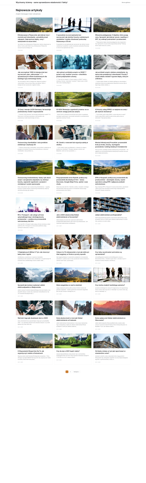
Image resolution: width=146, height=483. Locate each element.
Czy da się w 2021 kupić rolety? (68, 351)
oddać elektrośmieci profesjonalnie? (108, 215)
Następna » (76, 371)
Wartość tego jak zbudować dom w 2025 (33, 318)
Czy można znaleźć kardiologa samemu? (110, 285)
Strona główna (126, 2)
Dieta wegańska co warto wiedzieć (69, 285)
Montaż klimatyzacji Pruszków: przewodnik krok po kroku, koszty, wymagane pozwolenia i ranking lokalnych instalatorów (111, 145)
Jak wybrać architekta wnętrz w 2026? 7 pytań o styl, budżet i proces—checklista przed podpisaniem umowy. (71, 74)
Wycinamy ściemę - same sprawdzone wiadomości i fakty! (41, 2)
